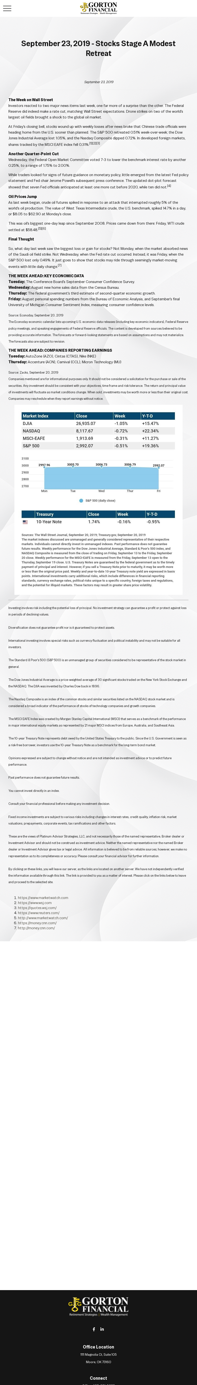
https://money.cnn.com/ (37, 922)
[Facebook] (94, 1329)
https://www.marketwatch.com (43, 897)
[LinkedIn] (102, 1329)
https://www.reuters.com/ (39, 912)
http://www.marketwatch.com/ (43, 917)
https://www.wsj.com (35, 902)
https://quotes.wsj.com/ (37, 907)
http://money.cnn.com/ (36, 927)
